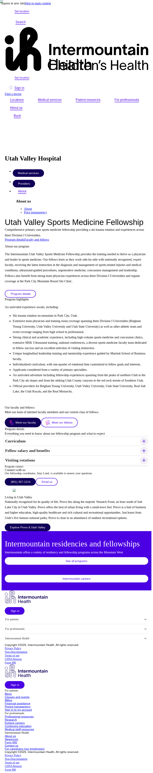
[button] (76, 441)
